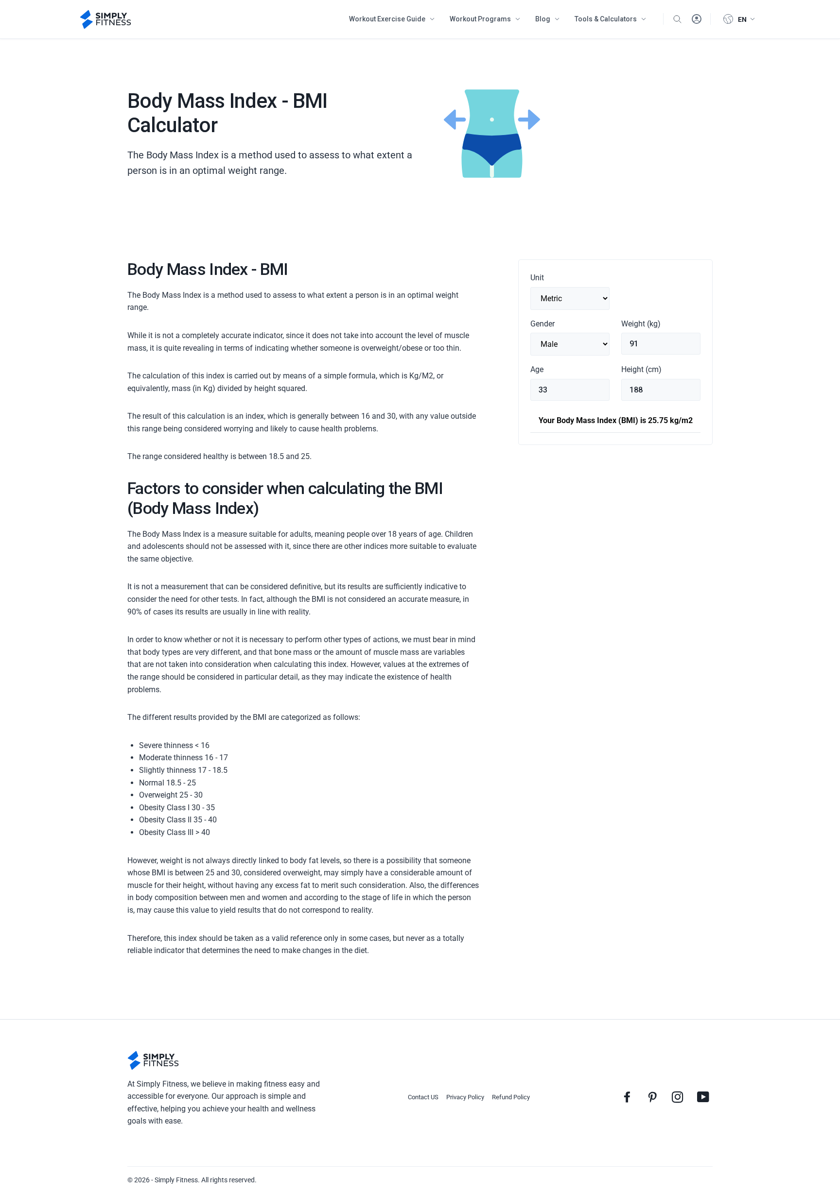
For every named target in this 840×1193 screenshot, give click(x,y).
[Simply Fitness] (153, 1060)
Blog (542, 19)
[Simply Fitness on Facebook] (627, 1097)
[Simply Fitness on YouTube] (703, 1097)
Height (641, 369)
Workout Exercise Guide (387, 19)
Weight (641, 323)
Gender (542, 323)
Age (536, 369)
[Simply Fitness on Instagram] (677, 1097)
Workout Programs (480, 19)
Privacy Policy (465, 1097)
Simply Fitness (176, 1180)
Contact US (423, 1097)
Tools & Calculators (606, 19)
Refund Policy (511, 1097)
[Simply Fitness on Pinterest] (652, 1097)
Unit (537, 277)
